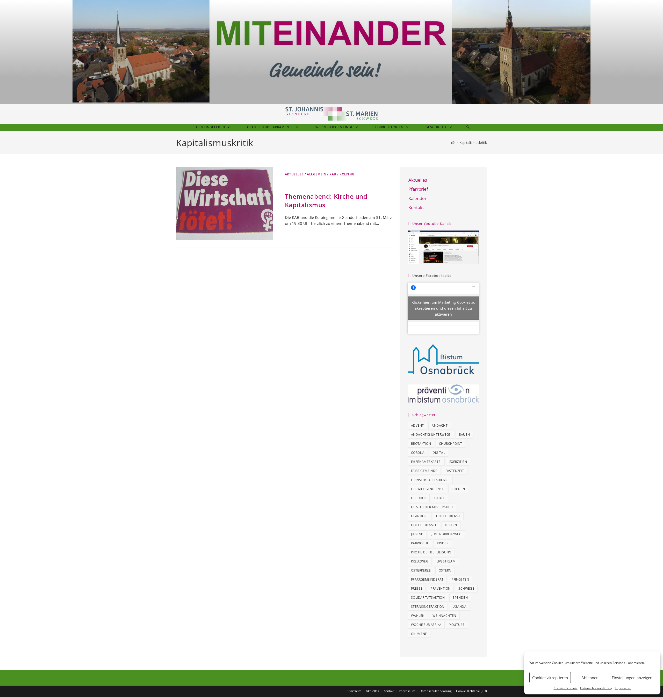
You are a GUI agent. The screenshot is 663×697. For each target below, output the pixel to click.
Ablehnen (590, 677)
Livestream (446, 561)
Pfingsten (460, 579)
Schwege (466, 588)
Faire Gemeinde (424, 471)
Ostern (445, 570)
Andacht (440, 425)
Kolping (347, 174)
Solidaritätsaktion (428, 597)
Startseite (355, 691)
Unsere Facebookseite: (432, 275)
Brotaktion (421, 443)
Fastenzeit (454, 471)
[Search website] (468, 127)
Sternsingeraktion (427, 606)
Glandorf (419, 516)
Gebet (439, 498)
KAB (332, 174)
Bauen (464, 434)
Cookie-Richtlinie (566, 688)
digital (439, 452)
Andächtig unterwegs (431, 434)
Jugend (417, 534)
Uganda (459, 606)
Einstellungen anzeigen (632, 677)
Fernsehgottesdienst (430, 480)
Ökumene (419, 634)
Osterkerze (421, 570)
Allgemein (316, 174)
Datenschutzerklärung (596, 688)
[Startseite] (453, 142)
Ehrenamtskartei (426, 461)
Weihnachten (444, 615)
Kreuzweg (419, 561)
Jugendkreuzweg (446, 534)
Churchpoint (450, 443)
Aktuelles (294, 174)
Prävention (440, 588)
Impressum (623, 688)
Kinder (442, 543)
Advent (417, 425)
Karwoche (420, 543)
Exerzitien (458, 461)
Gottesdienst (448, 516)
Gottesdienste (424, 525)
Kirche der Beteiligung (431, 552)
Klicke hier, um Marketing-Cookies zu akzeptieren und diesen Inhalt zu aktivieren (443, 308)
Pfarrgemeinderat (427, 579)
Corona (417, 452)
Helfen (451, 525)
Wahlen (417, 615)
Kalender (417, 198)
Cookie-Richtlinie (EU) (471, 691)
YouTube (457, 624)
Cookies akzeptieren (550, 677)
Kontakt (416, 207)
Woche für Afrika (426, 624)
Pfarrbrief (418, 189)
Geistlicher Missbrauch (432, 507)
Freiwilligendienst (427, 489)
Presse (416, 588)
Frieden (458, 489)
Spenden (460, 597)
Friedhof (418, 498)
